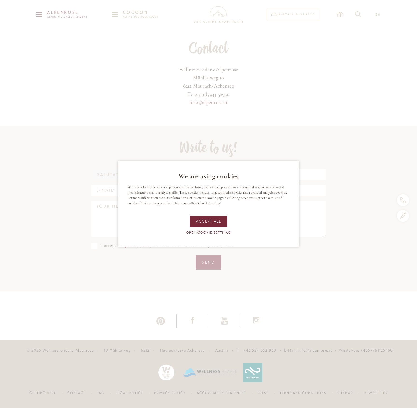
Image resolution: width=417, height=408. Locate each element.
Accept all (208, 221)
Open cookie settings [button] (208, 232)
